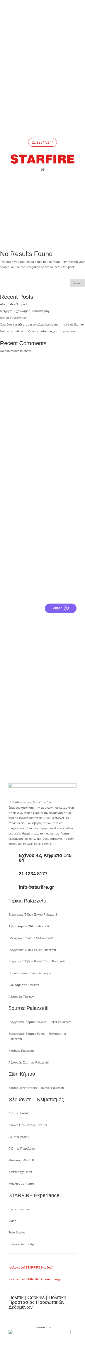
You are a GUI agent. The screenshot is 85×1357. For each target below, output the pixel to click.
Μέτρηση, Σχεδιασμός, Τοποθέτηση (24, 311)
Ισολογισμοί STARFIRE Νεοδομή (30, 1267)
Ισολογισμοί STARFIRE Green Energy (34, 1279)
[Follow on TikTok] (55, 98)
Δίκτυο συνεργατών (13, 317)
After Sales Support (13, 304)
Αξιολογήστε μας (25, 564)
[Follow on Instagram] (38, 98)
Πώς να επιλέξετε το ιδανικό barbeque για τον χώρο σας (38, 331)
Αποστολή (65, 744)
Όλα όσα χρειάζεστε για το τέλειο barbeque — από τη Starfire (42, 324)
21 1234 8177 (31, 49)
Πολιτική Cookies (26, 1297)
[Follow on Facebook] (29, 98)
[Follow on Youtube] (46, 98)
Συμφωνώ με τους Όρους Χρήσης (37, 734)
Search (78, 283)
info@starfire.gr (32, 83)
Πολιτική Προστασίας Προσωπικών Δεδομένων (37, 1302)
